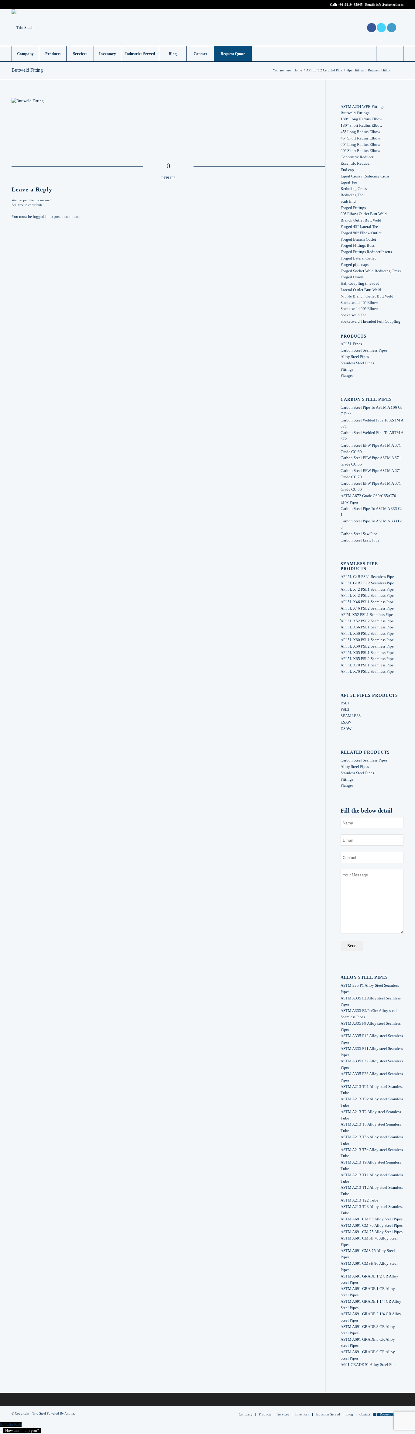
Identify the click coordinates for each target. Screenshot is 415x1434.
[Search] (389, 53)
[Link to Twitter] (381, 27)
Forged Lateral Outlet (358, 258)
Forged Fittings (353, 207)
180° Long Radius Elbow (361, 119)
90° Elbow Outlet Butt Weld (364, 213)
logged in (41, 216)
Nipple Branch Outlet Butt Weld (367, 296)
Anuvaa (69, 1413)
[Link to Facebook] (371, 27)
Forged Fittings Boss (358, 245)
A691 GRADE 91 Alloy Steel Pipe (368, 1364)
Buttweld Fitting (27, 70)
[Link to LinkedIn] (391, 27)
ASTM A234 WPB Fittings (362, 106)
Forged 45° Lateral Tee (359, 226)
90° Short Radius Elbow (360, 150)
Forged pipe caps (355, 264)
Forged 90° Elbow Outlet (361, 233)
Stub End (348, 201)
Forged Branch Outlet (358, 239)
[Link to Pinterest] (398, 27)
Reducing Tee (352, 195)
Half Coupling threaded (360, 283)
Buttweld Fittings (355, 113)
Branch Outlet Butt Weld (361, 220)
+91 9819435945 (350, 4)
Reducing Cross (354, 188)
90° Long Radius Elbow (360, 144)
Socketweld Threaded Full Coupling (370, 321)
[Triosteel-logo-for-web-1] (22, 27)
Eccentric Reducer (356, 163)
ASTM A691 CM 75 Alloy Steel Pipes (372, 1231)
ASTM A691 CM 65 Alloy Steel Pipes (372, 1219)
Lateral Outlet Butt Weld (361, 289)
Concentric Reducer (357, 157)
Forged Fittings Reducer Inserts (366, 251)
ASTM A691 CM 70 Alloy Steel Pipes (372, 1225)
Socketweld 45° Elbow (359, 302)
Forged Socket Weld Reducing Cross (371, 271)
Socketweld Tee (353, 315)
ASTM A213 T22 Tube (359, 1200)
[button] (20, 1430)
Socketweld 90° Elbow (359, 308)
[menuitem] (25, 53)
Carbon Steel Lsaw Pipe (360, 540)
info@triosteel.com (389, 4)
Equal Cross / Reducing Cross (365, 176)
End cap (347, 169)
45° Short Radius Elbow (360, 138)
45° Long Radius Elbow (360, 131)
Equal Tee (349, 182)
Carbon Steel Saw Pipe (359, 533)
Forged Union (352, 277)
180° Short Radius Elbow (361, 125)
